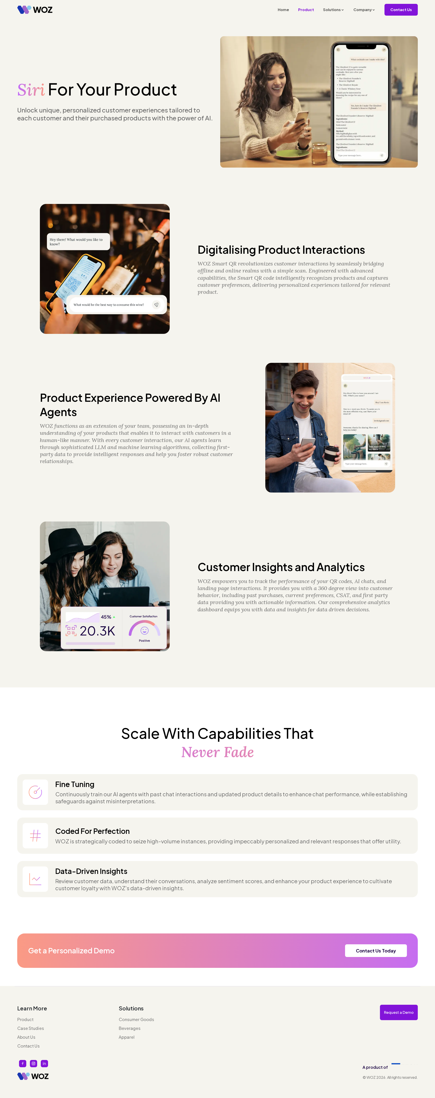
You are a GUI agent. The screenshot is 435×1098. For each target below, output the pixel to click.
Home (283, 9)
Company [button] (362, 9)
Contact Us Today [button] (376, 950)
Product (306, 9)
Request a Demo (399, 1012)
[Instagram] (33, 1063)
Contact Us (401, 9)
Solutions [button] (332, 9)
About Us (26, 1037)
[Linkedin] (44, 1063)
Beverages (129, 1028)
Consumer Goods (136, 1019)
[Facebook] (22, 1063)
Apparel (127, 1037)
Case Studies (30, 1028)
